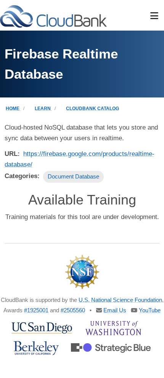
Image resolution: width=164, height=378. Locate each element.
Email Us (114, 310)
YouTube (150, 310)
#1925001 (36, 310)
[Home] (53, 15)
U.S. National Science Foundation (120, 300)
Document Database (73, 176)
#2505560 (73, 310)
